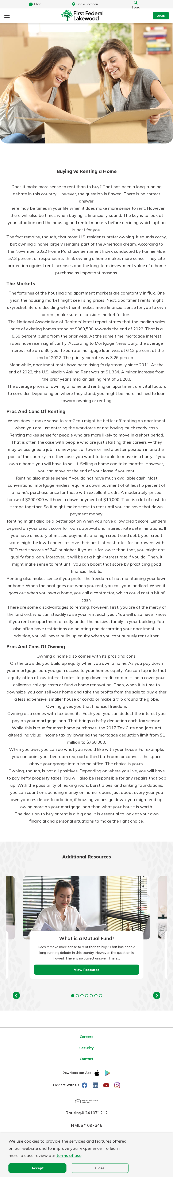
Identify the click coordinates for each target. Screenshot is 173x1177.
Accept (37, 1168)
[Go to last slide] (16, 995)
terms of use (68, 1155)
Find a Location (87, 4)
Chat (37, 4)
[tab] (72, 995)
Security (86, 1048)
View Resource (86, 970)
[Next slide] (156, 995)
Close (99, 1168)
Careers (86, 1037)
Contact (86, 1059)
